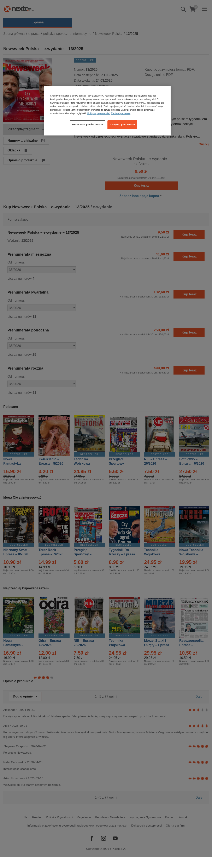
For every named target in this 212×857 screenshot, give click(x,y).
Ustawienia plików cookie (87, 124)
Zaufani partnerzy (120, 113)
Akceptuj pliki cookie (122, 124)
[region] (107, 110)
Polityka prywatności (98, 113)
